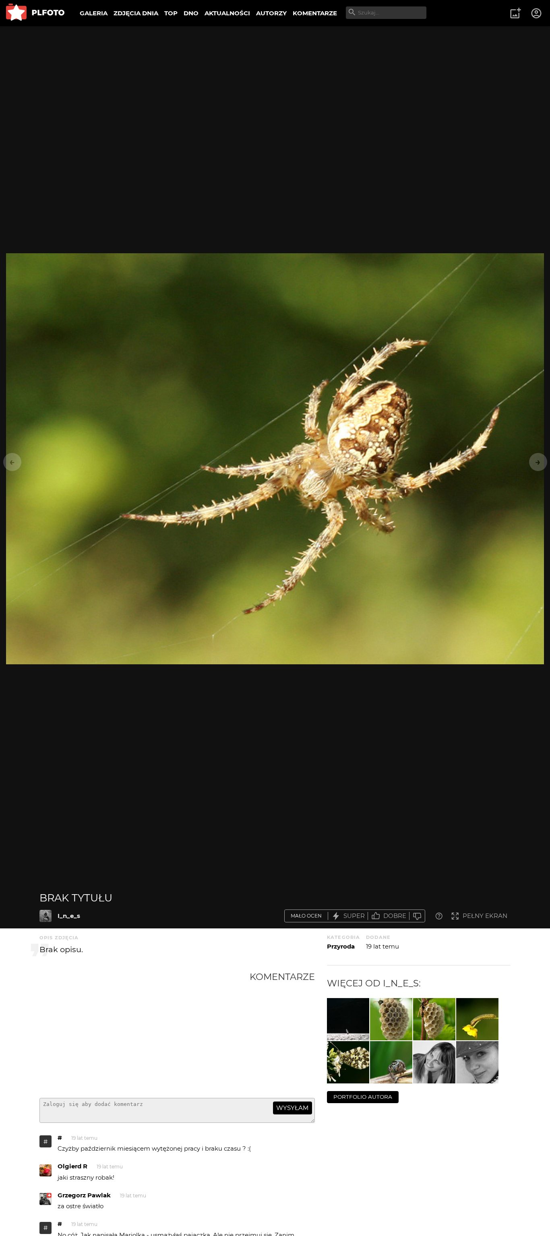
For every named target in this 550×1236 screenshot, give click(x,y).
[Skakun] (391, 1062)
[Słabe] (417, 916)
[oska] (434, 1019)
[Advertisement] (144, 1031)
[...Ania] (434, 1062)
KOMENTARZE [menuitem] (315, 13)
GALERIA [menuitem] (94, 13)
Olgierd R (72, 1166)
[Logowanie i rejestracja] (536, 13)
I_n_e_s (69, 916)
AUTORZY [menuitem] (271, 13)
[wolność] (348, 1019)
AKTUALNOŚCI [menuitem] (227, 13)
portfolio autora (362, 1096)
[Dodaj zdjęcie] (515, 13)
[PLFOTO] (35, 13)
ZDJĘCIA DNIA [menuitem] (136, 13)
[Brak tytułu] (45, 916)
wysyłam (292, 1108)
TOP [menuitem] (171, 13)
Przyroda (341, 946)
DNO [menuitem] (191, 13)
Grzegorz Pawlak (84, 1195)
